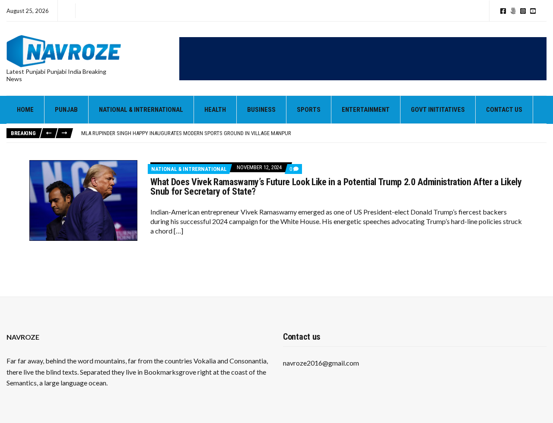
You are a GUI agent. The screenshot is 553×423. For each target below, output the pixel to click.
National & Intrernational (141, 110)
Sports (309, 110)
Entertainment (366, 110)
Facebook (503, 11)
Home (25, 110)
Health (215, 110)
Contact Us (504, 110)
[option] (314, 133)
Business (261, 110)
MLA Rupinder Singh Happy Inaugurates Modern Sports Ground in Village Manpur (186, 133)
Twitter (513, 11)
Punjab (66, 110)
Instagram (523, 11)
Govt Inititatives (438, 110)
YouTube (533, 11)
